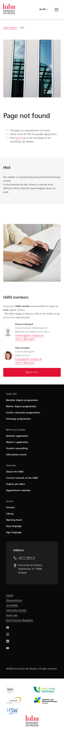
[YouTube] (7, 648)
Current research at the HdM (22, 478)
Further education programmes (23, 413)
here (17, 138)
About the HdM (14, 472)
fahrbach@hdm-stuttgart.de (29, 335)
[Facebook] (7, 627)
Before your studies (15, 430)
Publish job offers (15, 484)
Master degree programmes (21, 406)
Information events (16, 455)
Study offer (11, 394)
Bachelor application (17, 436)
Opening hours (14, 520)
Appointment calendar (18, 490)
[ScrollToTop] (57, 728)
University (11, 465)
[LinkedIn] (7, 641)
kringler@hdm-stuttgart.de (28, 359)
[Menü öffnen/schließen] (58, 9)
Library (10, 514)
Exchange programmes (18, 419)
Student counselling (17, 448)
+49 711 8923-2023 (24, 363)
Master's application (17, 442)
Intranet (10, 507)
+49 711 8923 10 (26, 558)
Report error (32, 372)
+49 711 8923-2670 (24, 339)
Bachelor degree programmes (22, 400)
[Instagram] (7, 634)
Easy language (14, 526)
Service (9, 501)
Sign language (13, 532)
